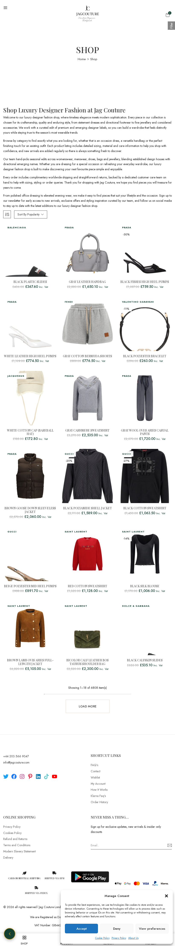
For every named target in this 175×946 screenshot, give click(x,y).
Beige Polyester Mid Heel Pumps (30, 586)
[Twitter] (6, 776)
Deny (116, 928)
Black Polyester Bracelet (144, 356)
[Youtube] (54, 776)
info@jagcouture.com (16, 762)
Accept (81, 928)
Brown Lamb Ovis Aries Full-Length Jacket (30, 662)
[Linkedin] (38, 776)
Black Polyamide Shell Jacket (87, 508)
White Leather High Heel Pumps (30, 356)
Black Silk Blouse (144, 586)
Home (82, 59)
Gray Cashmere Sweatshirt (87, 430)
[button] (166, 896)
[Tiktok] (46, 776)
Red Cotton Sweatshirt (87, 586)
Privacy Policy (119, 938)
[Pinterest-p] (30, 776)
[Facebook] (14, 776)
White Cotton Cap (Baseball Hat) (30, 432)
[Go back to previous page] (9, 934)
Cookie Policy (102, 938)
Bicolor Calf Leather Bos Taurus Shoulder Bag (87, 662)
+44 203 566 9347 (16, 756)
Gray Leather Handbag (87, 282)
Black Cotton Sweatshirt (144, 508)
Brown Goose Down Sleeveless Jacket (30, 510)
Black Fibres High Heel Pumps (144, 282)
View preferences (152, 928)
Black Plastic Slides (30, 282)
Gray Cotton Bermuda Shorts (87, 356)
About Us (133, 938)
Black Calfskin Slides (145, 660)
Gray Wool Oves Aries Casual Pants (144, 432)
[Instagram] (22, 776)
